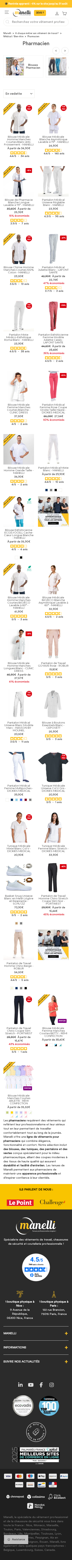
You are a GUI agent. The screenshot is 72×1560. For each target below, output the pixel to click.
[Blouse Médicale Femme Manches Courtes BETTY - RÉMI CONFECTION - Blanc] (51, 1045)
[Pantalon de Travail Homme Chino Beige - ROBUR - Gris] (21, 988)
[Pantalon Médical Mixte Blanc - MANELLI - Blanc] (60, 490)
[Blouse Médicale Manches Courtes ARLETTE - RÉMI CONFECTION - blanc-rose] (25, 1116)
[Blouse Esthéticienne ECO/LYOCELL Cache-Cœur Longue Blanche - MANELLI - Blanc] (16, 557)
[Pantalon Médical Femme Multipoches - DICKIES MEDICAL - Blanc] (7, 799)
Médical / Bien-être (13, 36)
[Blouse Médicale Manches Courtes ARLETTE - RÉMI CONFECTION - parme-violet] (21, 1112)
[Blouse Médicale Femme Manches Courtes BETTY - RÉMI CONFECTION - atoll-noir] (55, 1045)
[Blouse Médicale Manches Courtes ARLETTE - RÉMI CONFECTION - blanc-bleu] (16, 1116)
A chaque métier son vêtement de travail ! (37, 33)
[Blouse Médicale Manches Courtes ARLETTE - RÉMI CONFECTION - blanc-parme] (21, 1116)
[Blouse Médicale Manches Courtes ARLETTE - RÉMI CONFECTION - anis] (7, 1112)
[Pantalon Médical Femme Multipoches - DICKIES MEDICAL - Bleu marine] (11, 799)
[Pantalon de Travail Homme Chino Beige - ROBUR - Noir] (25, 988)
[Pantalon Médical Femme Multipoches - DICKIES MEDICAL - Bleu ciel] (16, 799)
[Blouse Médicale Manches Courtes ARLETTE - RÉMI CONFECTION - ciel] (16, 1112)
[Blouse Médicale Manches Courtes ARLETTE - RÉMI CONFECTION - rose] (25, 1112)
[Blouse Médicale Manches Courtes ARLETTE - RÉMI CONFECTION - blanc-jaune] (11, 1116)
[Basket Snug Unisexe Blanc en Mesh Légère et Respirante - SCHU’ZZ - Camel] (16, 923)
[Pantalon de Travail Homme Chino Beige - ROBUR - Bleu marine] (16, 988)
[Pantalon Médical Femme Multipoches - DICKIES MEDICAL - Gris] (30, 799)
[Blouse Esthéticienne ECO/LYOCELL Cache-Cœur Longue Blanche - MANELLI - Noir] (21, 557)
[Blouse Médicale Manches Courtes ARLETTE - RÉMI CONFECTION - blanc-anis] (30, 1112)
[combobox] (36, 22)
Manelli (7, 33)
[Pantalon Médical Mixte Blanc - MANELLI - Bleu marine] (46, 490)
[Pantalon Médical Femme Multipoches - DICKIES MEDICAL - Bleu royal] (21, 799)
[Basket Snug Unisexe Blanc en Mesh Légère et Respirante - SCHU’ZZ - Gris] (21, 923)
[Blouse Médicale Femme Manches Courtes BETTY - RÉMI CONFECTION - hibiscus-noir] (46, 1045)
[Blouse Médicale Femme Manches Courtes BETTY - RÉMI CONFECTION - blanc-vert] (60, 1045)
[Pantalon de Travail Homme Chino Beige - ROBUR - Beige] (11, 988)
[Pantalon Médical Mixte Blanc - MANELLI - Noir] (55, 490)
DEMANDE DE (40, 13)
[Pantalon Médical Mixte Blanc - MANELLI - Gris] (51, 490)
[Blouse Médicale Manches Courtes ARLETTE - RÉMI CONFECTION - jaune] (11, 1112)
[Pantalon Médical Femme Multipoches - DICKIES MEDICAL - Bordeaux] (25, 799)
